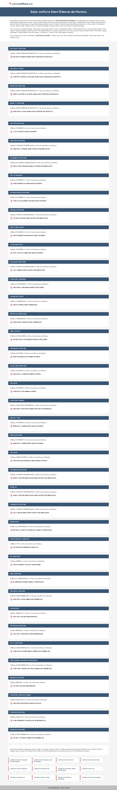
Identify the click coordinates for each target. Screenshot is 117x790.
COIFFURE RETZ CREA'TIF (19, 539)
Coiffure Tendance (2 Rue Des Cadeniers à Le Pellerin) (32, 32)
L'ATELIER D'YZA (16, 244)
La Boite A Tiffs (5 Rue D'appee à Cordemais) (61, 32)
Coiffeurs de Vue (88, 768)
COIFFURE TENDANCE (18, 279)
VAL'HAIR (13, 452)
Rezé (18, 37)
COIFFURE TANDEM (17, 400)
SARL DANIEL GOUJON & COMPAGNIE (23, 660)
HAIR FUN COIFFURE (17, 86)
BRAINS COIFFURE (17, 677)
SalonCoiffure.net (14, 20)
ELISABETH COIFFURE (18, 158)
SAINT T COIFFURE (17, 103)
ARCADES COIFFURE (17, 591)
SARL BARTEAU (15, 574)
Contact (67, 788)
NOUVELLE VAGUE (16, 68)
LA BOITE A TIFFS (16, 296)
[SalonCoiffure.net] (20, 4)
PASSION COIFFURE (17, 712)
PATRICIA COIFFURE (18, 625)
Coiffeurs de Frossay (41, 777)
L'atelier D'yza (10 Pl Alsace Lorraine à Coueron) (71, 30)
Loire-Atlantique (90, 20)
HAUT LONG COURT (17, 227)
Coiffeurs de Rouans (17, 777)
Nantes (91, 35)
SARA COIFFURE (16, 435)
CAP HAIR (13, 383)
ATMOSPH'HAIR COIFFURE (19, 192)
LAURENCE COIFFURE (18, 504)
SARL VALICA (15, 331)
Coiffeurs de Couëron (66, 760)
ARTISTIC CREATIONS (18, 314)
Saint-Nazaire (97, 35)
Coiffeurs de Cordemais (90, 760)
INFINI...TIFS (15, 418)
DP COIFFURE (15, 556)
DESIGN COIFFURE (17, 210)
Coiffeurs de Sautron (41, 768)
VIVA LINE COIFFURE (18, 366)
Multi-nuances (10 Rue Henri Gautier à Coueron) (46, 29)
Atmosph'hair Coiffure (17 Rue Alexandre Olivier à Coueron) (76, 29)
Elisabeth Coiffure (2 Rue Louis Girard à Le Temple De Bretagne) (66, 26)
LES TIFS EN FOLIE (17, 123)
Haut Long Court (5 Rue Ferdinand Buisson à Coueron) (42, 30)
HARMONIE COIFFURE (18, 348)
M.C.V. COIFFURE (16, 643)
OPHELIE (13, 487)
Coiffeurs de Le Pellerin (18, 768)
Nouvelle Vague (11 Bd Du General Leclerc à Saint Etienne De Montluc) (87, 22)
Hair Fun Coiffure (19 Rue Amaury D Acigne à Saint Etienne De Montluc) (29, 24)
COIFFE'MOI (14, 608)
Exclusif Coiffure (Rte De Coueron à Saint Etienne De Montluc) (50, 22)
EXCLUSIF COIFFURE (18, 48)
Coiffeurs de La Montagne (91, 777)
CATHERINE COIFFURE (18, 470)
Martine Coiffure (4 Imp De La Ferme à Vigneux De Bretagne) (32, 26)
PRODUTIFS (14, 522)
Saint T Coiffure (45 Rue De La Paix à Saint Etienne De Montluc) (67, 24)
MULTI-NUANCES (16, 175)
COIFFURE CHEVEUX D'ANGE (20, 695)
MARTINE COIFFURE (17, 140)
